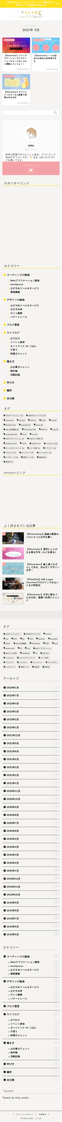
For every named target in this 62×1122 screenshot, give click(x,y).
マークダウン (45, 453)
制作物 (14, 371)
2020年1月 (32, 870)
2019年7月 (32, 918)
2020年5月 (32, 839)
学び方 (10, 382)
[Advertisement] (31, 224)
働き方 (10, 361)
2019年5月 (32, 934)
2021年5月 (32, 759)
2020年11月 (32, 791)
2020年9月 (32, 807)
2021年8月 (32, 751)
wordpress (16, 284)
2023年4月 (32, 703)
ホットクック (28, 453)
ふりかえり (51, 443)
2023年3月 (32, 711)
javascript (25, 425)
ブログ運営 (13, 324)
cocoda (10, 420)
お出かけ (36, 443)
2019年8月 (32, 910)
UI (24, 434)
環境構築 (15, 292)
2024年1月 (32, 687)
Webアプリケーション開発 (25, 280)
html (54, 420)
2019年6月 (32, 926)
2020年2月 (32, 862)
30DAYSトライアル (37, 415)
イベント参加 (17, 342)
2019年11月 (32, 886)
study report (11, 434)
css (22, 420)
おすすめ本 (16, 309)
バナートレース (18, 317)
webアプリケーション (15, 439)
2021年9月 (32, 743)
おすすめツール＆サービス (24, 288)
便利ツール (28, 457)
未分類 (10, 398)
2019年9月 (32, 902)
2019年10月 (32, 894)
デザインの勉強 (16, 299)
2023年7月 (32, 695)
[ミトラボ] (31, 17)
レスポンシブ (12, 457)
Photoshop (30, 429)
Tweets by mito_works (15, 1097)
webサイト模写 (36, 439)
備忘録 (42, 457)
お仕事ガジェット (20, 367)
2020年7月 (32, 823)
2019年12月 (32, 878)
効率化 (9, 462)
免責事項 (42, 1114)
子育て (14, 350)
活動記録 (15, 375)
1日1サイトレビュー (14, 415)
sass (55, 429)
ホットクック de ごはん (23, 346)
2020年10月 (32, 799)
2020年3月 (32, 854)
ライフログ (13, 332)
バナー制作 (35, 448)
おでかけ (15, 338)
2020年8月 (32, 815)
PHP (44, 429)
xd (24, 443)
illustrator (11, 425)
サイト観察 (16, 313)
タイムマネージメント (15, 448)
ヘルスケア (11, 453)
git (43, 420)
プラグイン (50, 448)
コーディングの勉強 (18, 274)
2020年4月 (32, 847)
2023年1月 (32, 727)
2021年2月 (32, 775)
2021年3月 (32, 767)
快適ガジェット (18, 353)
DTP (33, 420)
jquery (39, 425)
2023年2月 (32, 719)
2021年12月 (32, 735)
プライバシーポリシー (25, 1114)
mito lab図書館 (12, 429)
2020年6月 (32, 830)
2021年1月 (32, 783)
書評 (9, 390)
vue (34, 434)
